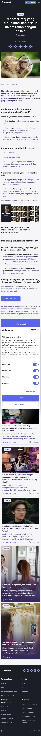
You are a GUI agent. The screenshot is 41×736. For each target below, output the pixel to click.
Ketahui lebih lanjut (11, 299)
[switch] (36, 370)
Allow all (21, 398)
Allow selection (20, 404)
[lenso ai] (6, 2)
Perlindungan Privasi (9, 691)
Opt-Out (4, 707)
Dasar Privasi (6, 715)
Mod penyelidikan (28, 716)
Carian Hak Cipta (27, 712)
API (2, 687)
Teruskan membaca (8, 398)
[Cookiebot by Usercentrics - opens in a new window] (30, 330)
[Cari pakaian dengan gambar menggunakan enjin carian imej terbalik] (20, 631)
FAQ (23, 683)
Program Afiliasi (7, 695)
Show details (30, 391)
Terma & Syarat (7, 719)
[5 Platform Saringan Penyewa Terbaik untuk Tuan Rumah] (20, 574)
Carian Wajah (26, 708)
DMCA (30, 259)
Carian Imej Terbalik (29, 704)
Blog (23, 687)
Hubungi (24, 691)
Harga (3, 683)
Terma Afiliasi (6, 723)
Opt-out (6, 261)
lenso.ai (11, 153)
